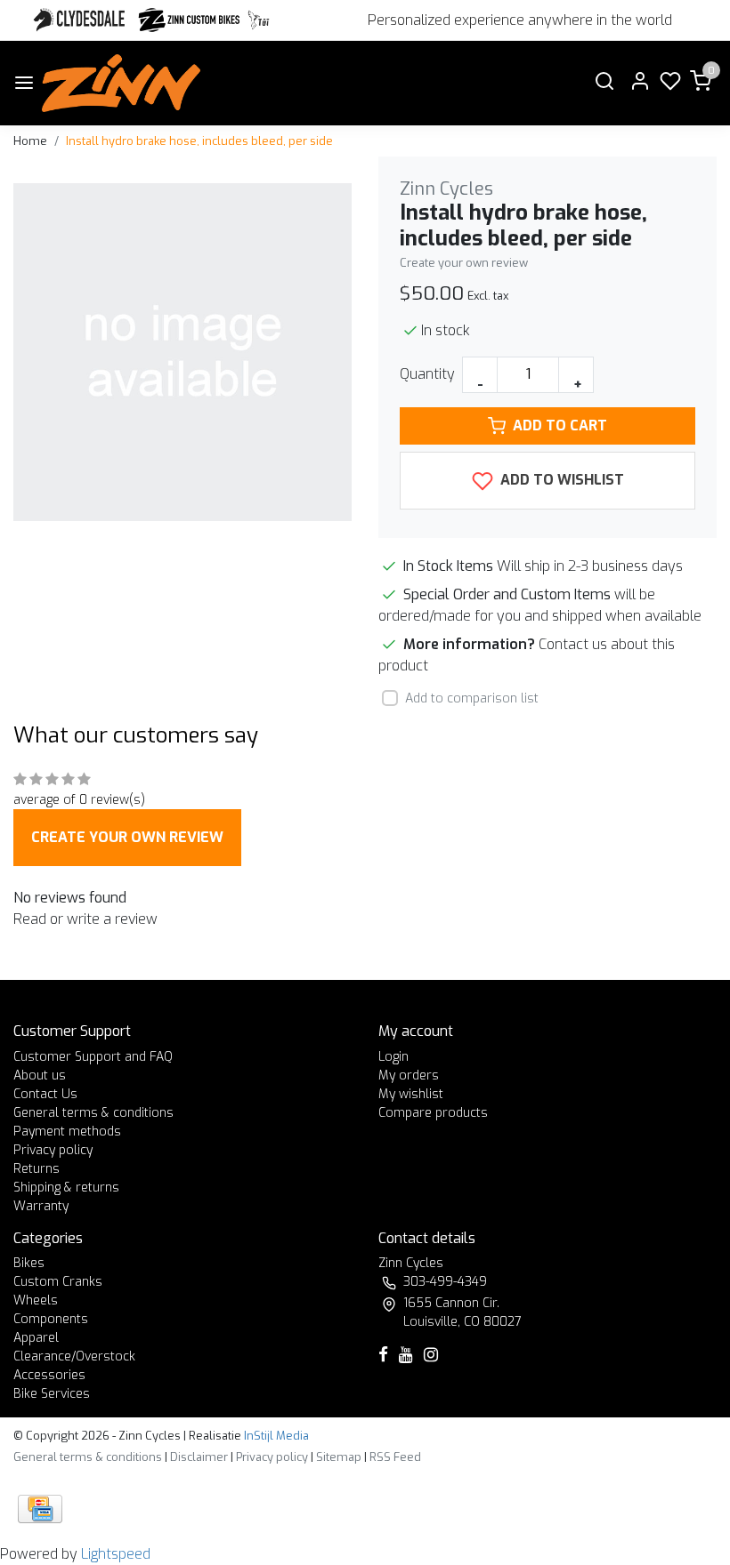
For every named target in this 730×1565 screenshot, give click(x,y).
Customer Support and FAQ (93, 1056)
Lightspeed (115, 1554)
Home (30, 140)
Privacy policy (53, 1150)
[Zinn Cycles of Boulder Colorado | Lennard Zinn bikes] (121, 83)
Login (393, 1056)
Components (50, 1319)
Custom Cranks (57, 1281)
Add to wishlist (560, 479)
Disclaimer (199, 1457)
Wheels (35, 1300)
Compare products (433, 1112)
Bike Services (51, 1393)
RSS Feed (395, 1457)
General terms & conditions (93, 1112)
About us (39, 1075)
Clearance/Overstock (74, 1356)
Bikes (29, 1263)
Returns (36, 1168)
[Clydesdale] (81, 20)
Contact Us (45, 1094)
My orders (408, 1075)
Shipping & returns (66, 1187)
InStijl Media (275, 1435)
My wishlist (410, 1094)
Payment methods (67, 1131)
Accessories (49, 1375)
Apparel (36, 1337)
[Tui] (258, 20)
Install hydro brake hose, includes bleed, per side (199, 140)
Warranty (41, 1206)
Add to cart (560, 425)
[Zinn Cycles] (189, 20)
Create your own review (464, 262)
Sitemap (338, 1457)
